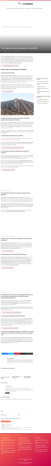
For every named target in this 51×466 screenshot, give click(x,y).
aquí (30, 429)
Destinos (8, 8)
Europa (6, 26)
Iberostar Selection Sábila (43, 99)
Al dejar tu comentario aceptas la (11, 418)
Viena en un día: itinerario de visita (5, 378)
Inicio (3, 26)
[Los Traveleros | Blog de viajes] (25, 3)
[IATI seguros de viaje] (17, 346)
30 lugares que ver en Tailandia (41, 445)
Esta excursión (6, 126)
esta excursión (8, 201)
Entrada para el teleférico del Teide (43, 81)
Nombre (2, 411)
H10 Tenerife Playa (45, 103)
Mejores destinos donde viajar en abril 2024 (9, 450)
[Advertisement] (25, 17)
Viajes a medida (28, 8)
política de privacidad (15, 418)
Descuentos (34, 8)
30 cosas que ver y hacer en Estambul (25, 447)
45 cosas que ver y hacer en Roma (24, 441)
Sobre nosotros (40, 8)
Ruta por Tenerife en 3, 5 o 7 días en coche (17, 377)
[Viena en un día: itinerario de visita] (6, 373)
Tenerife (18, 26)
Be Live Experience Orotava (44, 101)
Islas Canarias (13, 26)
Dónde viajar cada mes (20, 8)
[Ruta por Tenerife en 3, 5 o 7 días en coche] (17, 372)
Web (18, 414)
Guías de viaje (13, 8)
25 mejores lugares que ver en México (42, 449)
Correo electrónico (4, 414)
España (9, 26)
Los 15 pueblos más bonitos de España (27, 377)
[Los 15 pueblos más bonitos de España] (29, 372)
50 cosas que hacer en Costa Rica (41, 451)
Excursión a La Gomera (41, 86)
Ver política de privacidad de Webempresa (13, 428)
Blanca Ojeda (10, 358)
